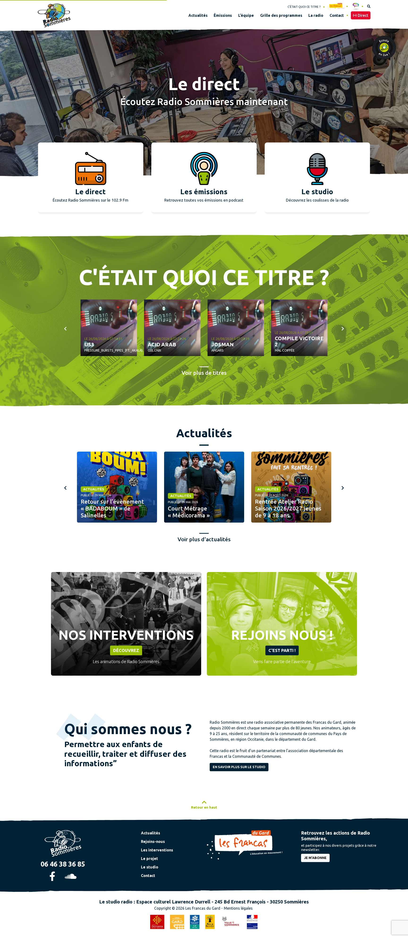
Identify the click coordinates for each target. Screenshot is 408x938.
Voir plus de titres (204, 373)
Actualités (198, 15)
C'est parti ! (282, 650)
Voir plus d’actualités (204, 539)
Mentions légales (238, 908)
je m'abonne (315, 858)
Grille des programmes (281, 15)
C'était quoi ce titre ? (304, 6)
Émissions (223, 15)
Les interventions (157, 850)
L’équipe (246, 15)
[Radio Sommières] (63, 843)
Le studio (149, 867)
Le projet (149, 858)
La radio (315, 15)
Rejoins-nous (153, 841)
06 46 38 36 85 (63, 864)
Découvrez (126, 650)
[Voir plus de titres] (299, 327)
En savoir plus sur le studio (239, 767)
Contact (337, 15)
